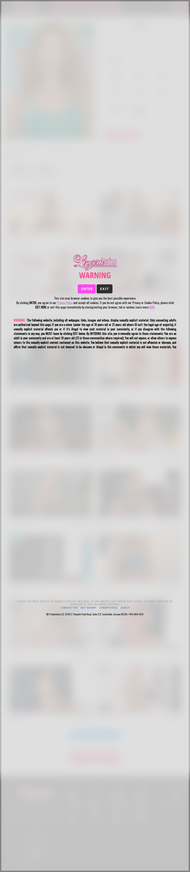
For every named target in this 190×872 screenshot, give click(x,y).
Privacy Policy (65, 303)
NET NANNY (88, 607)
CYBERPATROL (108, 607)
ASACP (125, 607)
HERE (152, 307)
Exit (104, 289)
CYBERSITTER (69, 607)
